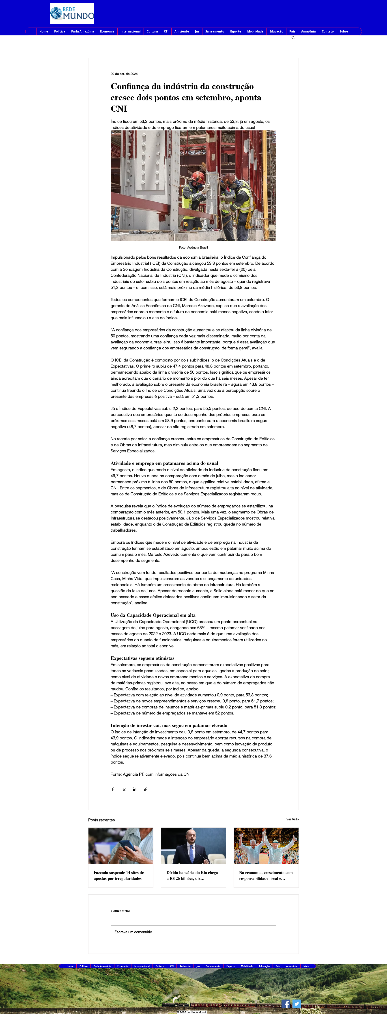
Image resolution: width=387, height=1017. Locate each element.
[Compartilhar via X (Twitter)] (124, 789)
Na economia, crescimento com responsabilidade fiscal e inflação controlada (266, 875)
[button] (293, 37)
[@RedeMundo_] (296, 1004)
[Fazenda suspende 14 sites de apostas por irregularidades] (120, 846)
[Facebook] (286, 1004)
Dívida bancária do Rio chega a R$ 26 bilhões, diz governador (192, 875)
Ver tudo (292, 819)
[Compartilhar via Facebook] (113, 789)
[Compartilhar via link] (146, 789)
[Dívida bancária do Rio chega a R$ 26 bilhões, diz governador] (193, 846)
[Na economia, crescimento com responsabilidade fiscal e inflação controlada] (266, 846)
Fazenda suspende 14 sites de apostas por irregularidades (119, 875)
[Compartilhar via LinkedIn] (135, 789)
